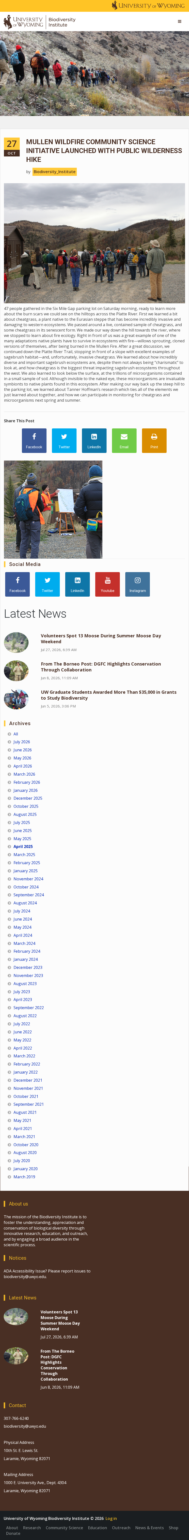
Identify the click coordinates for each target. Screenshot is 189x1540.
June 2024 (23, 919)
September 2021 (29, 1104)
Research (32, 1527)
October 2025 (26, 806)
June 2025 (23, 830)
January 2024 (26, 959)
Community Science (64, 1527)
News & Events (149, 1527)
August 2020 (25, 1152)
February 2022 (27, 1064)
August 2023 (25, 983)
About (12, 1527)
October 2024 (26, 887)
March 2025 (24, 854)
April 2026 (23, 766)
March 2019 (24, 1177)
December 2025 (28, 798)
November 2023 (28, 975)
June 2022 (23, 1032)
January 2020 (26, 1168)
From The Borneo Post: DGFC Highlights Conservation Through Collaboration (57, 1365)
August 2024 (25, 903)
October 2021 (26, 1096)
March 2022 (24, 1056)
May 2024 (22, 927)
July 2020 (22, 1160)
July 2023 (22, 991)
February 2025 (27, 862)
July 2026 (22, 741)
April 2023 (23, 999)
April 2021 (23, 1128)
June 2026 (23, 750)
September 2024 (29, 895)
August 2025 (25, 814)
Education (97, 1527)
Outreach (121, 1527)
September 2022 (29, 1007)
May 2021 (22, 1120)
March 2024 (24, 943)
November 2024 (28, 879)
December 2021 (28, 1080)
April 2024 (23, 935)
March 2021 (24, 1136)
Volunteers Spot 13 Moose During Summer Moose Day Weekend (60, 1320)
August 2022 (25, 1015)
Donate (13, 1533)
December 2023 (28, 967)
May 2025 (22, 838)
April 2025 (23, 846)
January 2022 (26, 1072)
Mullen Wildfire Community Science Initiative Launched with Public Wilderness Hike (104, 151)
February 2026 (27, 782)
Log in (111, 1518)
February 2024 (27, 951)
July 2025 (22, 822)
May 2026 (22, 758)
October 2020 (26, 1144)
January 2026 (26, 790)
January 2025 (26, 870)
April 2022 (23, 1048)
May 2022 (22, 1040)
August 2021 (25, 1112)
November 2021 (28, 1088)
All (16, 734)
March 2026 (24, 774)
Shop (173, 1527)
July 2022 (22, 1024)
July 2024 (22, 911)
